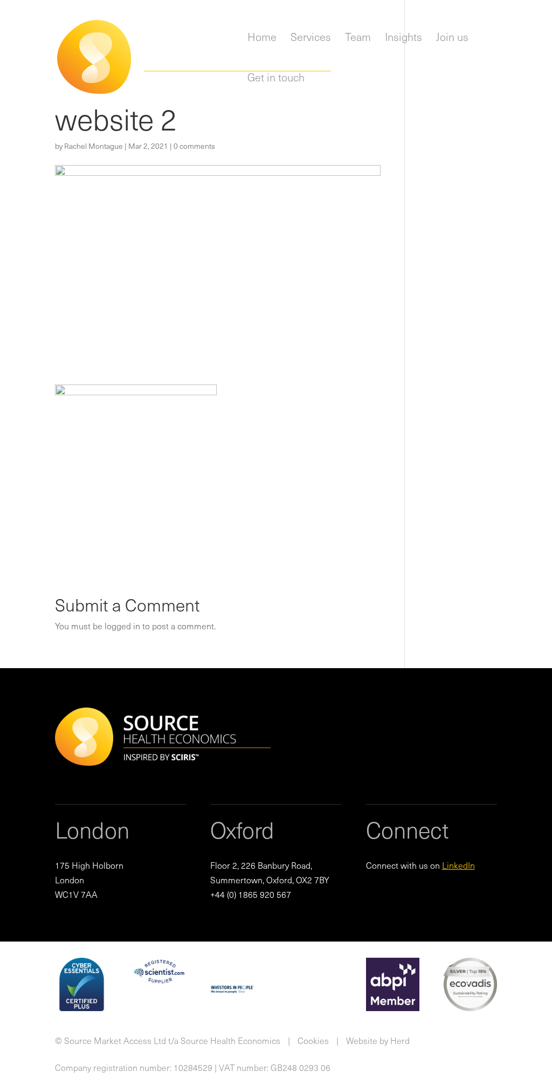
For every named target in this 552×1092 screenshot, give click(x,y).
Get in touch (276, 79)
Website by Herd (378, 1040)
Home (262, 39)
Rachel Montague (93, 146)
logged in (122, 625)
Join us (452, 39)
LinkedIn (458, 865)
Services (311, 39)
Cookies (313, 1040)
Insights (403, 39)
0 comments (194, 146)
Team (358, 39)
